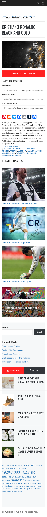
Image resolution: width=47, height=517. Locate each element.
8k (8, 466)
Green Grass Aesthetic (11, 354)
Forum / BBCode (9, 103)
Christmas (17, 486)
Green (16, 489)
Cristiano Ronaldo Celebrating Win (19, 203)
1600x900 (13, 468)
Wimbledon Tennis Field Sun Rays (15, 362)
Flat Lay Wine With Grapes (12, 350)
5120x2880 (28, 480)
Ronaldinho (32, 153)
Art (25, 483)
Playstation (21, 153)
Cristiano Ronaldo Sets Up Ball (17, 281)
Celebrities (9, 486)
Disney (38, 486)
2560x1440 (18, 476)
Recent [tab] (36, 371)
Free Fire (13, 151)
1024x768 (13, 466)
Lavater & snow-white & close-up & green (30, 432)
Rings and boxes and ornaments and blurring (31, 380)
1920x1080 (11, 472)
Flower (8, 489)
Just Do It (22, 151)
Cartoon (39, 483)
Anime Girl (19, 483)
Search (5, 327)
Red (15, 491)
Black (34, 483)
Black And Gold (19, 149)
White (20, 491)
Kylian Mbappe (33, 151)
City (23, 486)
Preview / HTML (9, 94)
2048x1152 (6, 477)
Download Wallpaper (23, 73)
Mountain (37, 489)
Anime (12, 483)
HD (21, 489)
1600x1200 (22, 468)
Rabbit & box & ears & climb (29, 397)
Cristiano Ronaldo (12, 146)
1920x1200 (28, 472)
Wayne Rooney (15, 155)
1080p (20, 466)
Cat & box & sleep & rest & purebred (31, 414)
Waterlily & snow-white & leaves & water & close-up (31, 451)
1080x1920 (28, 465)
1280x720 (38, 466)
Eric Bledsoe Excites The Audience (16, 358)
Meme (31, 489)
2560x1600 (8, 149)
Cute (27, 486)
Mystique (10, 491)
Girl (12, 489)
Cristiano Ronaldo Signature (16, 242)
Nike (13, 153)
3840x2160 (17, 480)
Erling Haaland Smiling (11, 346)
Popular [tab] (14, 371)
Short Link (6, 86)
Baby (29, 483)
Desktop (32, 486)
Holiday (25, 489)
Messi (8, 153)
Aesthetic (36, 480)
